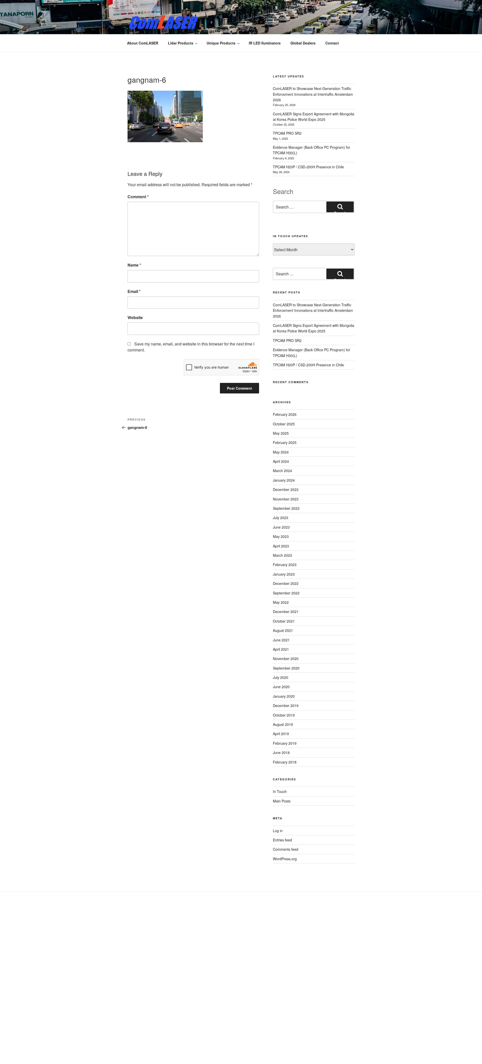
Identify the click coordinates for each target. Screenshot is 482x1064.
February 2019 (284, 743)
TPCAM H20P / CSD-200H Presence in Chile (308, 166)
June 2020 (281, 686)
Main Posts (281, 800)
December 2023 (285, 489)
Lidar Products (180, 42)
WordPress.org (285, 858)
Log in (278, 830)
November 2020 (285, 658)
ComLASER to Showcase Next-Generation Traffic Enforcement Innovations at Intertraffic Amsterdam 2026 (313, 94)
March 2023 (282, 555)
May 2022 (281, 602)
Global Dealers (303, 42)
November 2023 (285, 498)
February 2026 (284, 414)
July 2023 (280, 517)
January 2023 (284, 574)
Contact (332, 42)
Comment (138, 196)
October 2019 (284, 715)
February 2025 (284, 442)
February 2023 (284, 564)
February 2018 (284, 762)
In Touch (280, 791)
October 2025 (284, 423)
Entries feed (282, 839)
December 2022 (285, 583)
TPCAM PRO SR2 (287, 133)
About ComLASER (142, 42)
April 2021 (281, 649)
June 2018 (281, 752)
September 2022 (286, 592)
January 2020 (284, 696)
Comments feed (285, 849)
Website (135, 317)
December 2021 (285, 611)
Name (134, 265)
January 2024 (284, 480)
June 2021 (281, 639)
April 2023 (281, 545)
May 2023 (281, 536)
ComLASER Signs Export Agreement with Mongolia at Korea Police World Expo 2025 (313, 328)
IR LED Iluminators (265, 42)
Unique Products (221, 42)
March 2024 (282, 470)
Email (134, 291)
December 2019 (285, 705)
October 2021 (284, 621)
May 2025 (281, 433)
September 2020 (286, 668)
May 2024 (281, 451)
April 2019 (281, 733)
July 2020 (280, 677)
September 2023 (286, 508)
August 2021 (283, 630)
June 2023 (281, 527)
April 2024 (281, 461)
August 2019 (283, 724)
